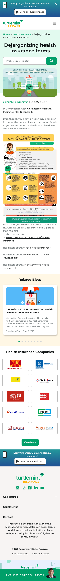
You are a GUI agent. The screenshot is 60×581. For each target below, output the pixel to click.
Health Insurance (22, 34)
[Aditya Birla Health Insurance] (16, 364)
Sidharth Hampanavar (15, 101)
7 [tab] (37, 341)
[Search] (51, 61)
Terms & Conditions (40, 554)
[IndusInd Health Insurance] (16, 428)
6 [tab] (34, 341)
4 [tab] (28, 341)
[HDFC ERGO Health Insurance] (44, 396)
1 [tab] (19, 341)
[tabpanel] (30, 310)
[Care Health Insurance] (16, 380)
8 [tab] (41, 341)
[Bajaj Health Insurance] (44, 364)
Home (6, 34)
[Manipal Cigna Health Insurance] (44, 428)
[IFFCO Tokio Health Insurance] (44, 412)
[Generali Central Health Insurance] (16, 396)
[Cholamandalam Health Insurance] (44, 380)
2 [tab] (22, 341)
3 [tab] (25, 341)
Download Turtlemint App (32, 12)
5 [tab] (31, 341)
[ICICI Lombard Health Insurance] (16, 412)
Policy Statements (19, 554)
